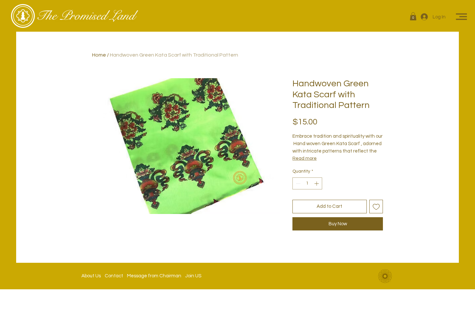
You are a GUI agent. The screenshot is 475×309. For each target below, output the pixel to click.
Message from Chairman (152, 275)
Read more (304, 158)
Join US (191, 275)
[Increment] (317, 183)
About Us (93, 275)
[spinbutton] (307, 183)
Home (99, 55)
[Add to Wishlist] (376, 207)
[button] (413, 16)
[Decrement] (297, 183)
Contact (114, 275)
